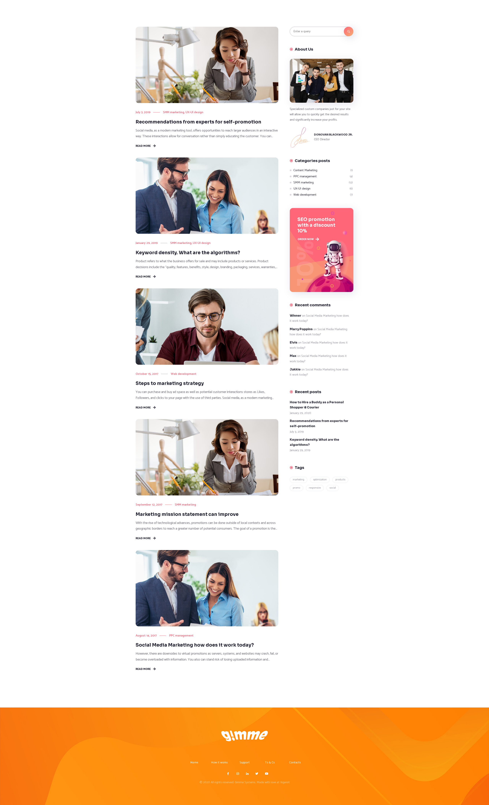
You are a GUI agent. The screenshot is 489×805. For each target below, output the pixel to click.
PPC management (181, 635)
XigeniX (285, 782)
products (340, 480)
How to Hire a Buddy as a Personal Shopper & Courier (317, 404)
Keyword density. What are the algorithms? (188, 253)
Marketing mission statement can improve (187, 514)
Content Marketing (305, 170)
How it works (219, 762)
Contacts (295, 762)
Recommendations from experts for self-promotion (198, 122)
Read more (143, 146)
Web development (183, 374)
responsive (315, 488)
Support (245, 762)
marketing (298, 480)
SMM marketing (173, 112)
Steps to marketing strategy (170, 383)
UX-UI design (194, 112)
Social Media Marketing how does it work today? (195, 645)
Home (194, 762)
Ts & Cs (270, 762)
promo (296, 488)
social (333, 488)
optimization (320, 480)
